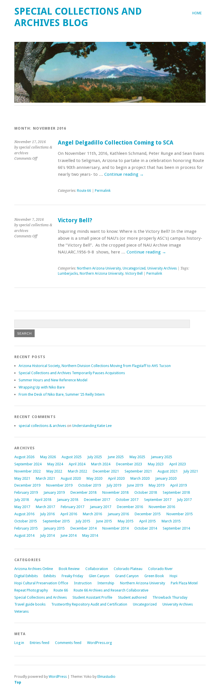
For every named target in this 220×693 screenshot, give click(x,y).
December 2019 (27, 485)
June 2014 (68, 535)
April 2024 (77, 464)
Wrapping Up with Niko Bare (42, 387)
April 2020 (116, 478)
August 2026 (24, 457)
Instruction (83, 583)
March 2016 (92, 514)
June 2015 (104, 521)
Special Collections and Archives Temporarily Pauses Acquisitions (72, 373)
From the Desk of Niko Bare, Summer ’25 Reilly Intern (62, 394)
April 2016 (68, 514)
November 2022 (27, 471)
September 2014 (176, 528)
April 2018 (43, 499)
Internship (105, 583)
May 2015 (125, 521)
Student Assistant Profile (92, 597)
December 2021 (106, 471)
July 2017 (184, 499)
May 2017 (22, 507)
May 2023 (156, 464)
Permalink (103, 191)
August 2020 (71, 478)
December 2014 (83, 528)
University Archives (162, 268)
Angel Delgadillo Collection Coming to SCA (115, 142)
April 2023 (177, 464)
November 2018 (115, 492)
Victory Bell (134, 274)
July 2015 (83, 521)
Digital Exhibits (26, 576)
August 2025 (72, 457)
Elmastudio (106, 676)
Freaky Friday (72, 576)
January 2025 (161, 457)
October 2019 (89, 485)
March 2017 (45, 507)
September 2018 (176, 492)
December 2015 (148, 514)
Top (17, 682)
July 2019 (114, 485)
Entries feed (39, 643)
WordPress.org (99, 643)
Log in (19, 643)
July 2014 (47, 535)
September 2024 (28, 464)
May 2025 (137, 457)
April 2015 (147, 521)
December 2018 (83, 492)
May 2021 (22, 478)
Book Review (69, 569)
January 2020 (165, 478)
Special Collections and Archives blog (78, 17)
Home (197, 13)
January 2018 (67, 499)
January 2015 (54, 528)
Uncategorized (134, 268)
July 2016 (47, 514)
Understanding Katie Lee (92, 425)
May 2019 (156, 485)
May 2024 (55, 464)
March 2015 (171, 521)
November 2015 (179, 514)
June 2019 (135, 485)
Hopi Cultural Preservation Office (41, 583)
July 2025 (94, 457)
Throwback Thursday (169, 597)
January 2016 (118, 514)
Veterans (21, 611)
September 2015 (56, 521)
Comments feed (68, 643)
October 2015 (25, 521)
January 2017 (100, 507)
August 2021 (168, 471)
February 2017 (72, 507)
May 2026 (48, 457)
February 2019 (26, 492)
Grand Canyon (127, 576)
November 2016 (162, 507)
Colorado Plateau (128, 569)
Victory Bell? (75, 220)
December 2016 (130, 507)
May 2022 (54, 471)
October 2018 (145, 492)
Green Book (154, 576)
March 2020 (140, 478)
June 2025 (116, 457)
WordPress (58, 676)
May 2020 (94, 478)
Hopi (173, 576)
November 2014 (115, 528)
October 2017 (127, 499)
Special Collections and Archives (40, 597)
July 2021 (190, 471)
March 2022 (77, 471)
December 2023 (129, 464)
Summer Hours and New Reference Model (53, 380)
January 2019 (54, 492)
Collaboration (96, 569)
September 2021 (138, 471)
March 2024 (100, 464)
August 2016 (24, 514)
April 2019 (178, 485)
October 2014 (145, 528)
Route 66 (84, 191)
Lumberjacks (68, 274)
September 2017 (157, 499)
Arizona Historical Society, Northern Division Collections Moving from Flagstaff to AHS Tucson (95, 366)
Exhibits (50, 576)
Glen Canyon (99, 576)
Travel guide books (30, 604)
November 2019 (59, 485)
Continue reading (124, 174)
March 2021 (45, 478)
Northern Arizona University (99, 268)
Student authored (132, 597)
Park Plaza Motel (184, 583)
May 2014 (90, 535)
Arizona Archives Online (33, 569)
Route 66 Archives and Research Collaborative (111, 590)
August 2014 (24, 535)
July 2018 (21, 499)
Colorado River (160, 569)
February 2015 (26, 528)
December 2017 (97, 499)
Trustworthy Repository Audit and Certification (89, 604)
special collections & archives (42, 425)
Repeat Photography (31, 590)
